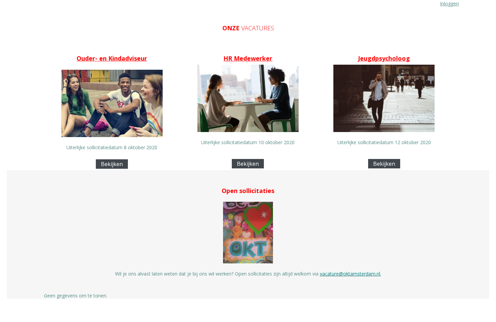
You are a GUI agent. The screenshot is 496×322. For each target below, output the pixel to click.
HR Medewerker (247, 58)
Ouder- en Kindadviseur (112, 58)
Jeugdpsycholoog (384, 58)
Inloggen (449, 3)
